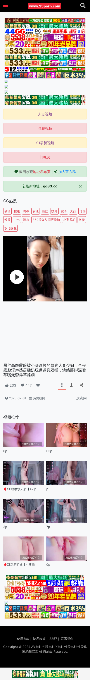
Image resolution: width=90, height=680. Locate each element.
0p (5, 451)
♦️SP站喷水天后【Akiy (19, 489)
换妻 (82, 219)
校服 (17, 211)
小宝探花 (69, 219)
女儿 (36, 211)
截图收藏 (34, 172)
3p (5, 527)
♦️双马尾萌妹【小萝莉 (19, 564)
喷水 (26, 219)
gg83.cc (50, 186)
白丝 (45, 211)
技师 (54, 211)
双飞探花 (10, 228)
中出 (17, 219)
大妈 (73, 211)
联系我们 (67, 638)
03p (49, 451)
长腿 (7, 219)
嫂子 (64, 211)
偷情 (7, 211)
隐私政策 (39, 638)
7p (48, 527)
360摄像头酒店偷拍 (46, 219)
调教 (26, 211)
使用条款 (23, 638)
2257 (53, 638)
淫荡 (83, 211)
